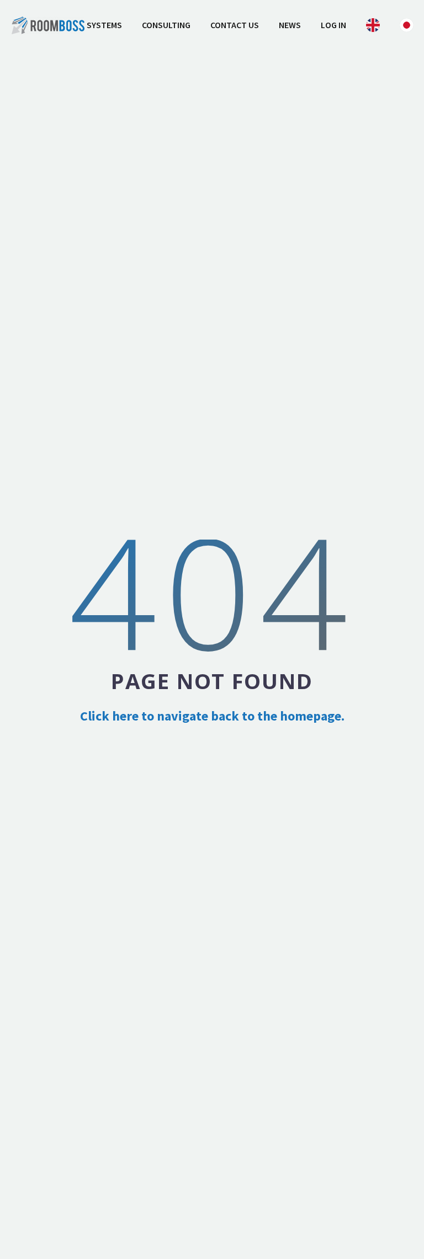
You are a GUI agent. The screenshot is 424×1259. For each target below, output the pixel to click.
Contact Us (234, 24)
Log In (333, 24)
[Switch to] (373, 25)
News (290, 24)
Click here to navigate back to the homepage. (212, 715)
